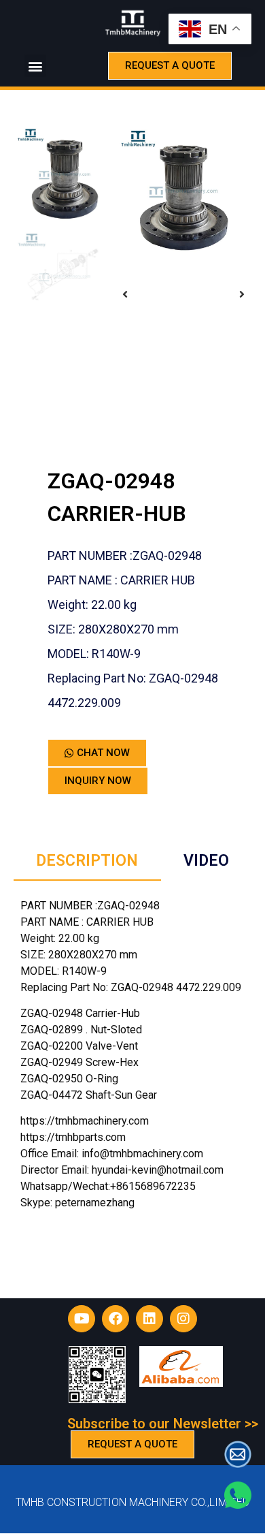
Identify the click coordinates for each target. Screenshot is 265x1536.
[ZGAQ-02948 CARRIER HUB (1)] (183, 192)
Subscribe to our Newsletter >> (162, 1423)
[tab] (87, 862)
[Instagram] (183, 1318)
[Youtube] (81, 1318)
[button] (35, 65)
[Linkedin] (149, 1318)
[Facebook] (115, 1318)
